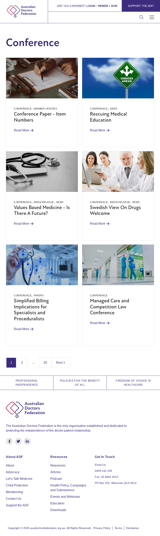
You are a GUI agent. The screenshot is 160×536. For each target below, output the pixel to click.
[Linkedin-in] (27, 441)
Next (59, 362)
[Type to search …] (141, 17)
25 (45, 362)
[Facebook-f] (9, 441)
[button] (151, 17)
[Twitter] (18, 441)
